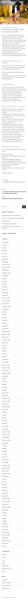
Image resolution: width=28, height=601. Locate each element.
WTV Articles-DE (20, 182)
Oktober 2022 (5, 370)
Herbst (13, 182)
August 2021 (5, 409)
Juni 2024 (4, 314)
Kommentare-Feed (6, 585)
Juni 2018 (4, 515)
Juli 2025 (4, 278)
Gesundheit (7, 182)
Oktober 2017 (5, 537)
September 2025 (6, 273)
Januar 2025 (5, 295)
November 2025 (6, 267)
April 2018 (4, 521)
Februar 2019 (5, 493)
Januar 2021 (5, 429)
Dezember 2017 (6, 532)
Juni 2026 (4, 248)
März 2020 (4, 457)
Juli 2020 (4, 445)
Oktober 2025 (5, 270)
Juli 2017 (4, 546)
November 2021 (6, 401)
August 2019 (5, 476)
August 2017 (5, 543)
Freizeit (4, 557)
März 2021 (4, 423)
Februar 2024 (5, 326)
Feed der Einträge (6, 582)
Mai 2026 (4, 250)
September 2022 (6, 373)
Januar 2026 (5, 262)
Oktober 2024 (5, 303)
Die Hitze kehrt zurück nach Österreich (11, 215)
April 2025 (4, 287)
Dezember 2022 (6, 365)
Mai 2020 (4, 451)
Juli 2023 (4, 345)
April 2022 (4, 387)
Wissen (4, 571)
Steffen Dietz (14, 27)
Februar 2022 (5, 393)
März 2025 (4, 289)
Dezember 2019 (6, 465)
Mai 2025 (4, 284)
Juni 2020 (4, 448)
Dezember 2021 (6, 398)
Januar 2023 (5, 362)
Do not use (4, 554)
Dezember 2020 (6, 432)
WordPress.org (5, 588)
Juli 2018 (4, 512)
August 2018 (5, 510)
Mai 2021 (4, 418)
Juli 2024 (4, 312)
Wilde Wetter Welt (6, 568)
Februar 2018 (5, 526)
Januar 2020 (5, 462)
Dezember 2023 (6, 331)
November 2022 (6, 367)
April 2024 (4, 320)
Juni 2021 (4, 415)
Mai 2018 (4, 518)
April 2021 (4, 420)
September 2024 (6, 306)
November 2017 (6, 535)
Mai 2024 (4, 317)
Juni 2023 (4, 348)
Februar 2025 (5, 292)
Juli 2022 (4, 379)
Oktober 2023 (5, 337)
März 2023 (4, 356)
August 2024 (5, 309)
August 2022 (5, 376)
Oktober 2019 (5, 471)
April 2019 (4, 487)
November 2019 (6, 468)
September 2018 (6, 507)
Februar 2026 (5, 259)
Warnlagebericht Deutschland (9, 223)
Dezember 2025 (6, 264)
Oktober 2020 (5, 437)
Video (3, 560)
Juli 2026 (4, 245)
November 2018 (6, 501)
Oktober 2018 (5, 504)
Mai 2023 (4, 351)
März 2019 (4, 490)
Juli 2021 (4, 412)
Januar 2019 (5, 496)
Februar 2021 (5, 426)
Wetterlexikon (5, 565)
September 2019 (6, 473)
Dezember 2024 (6, 298)
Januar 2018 (5, 529)
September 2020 (6, 440)
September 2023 (6, 340)
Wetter (6, 180)
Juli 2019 (4, 479)
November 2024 (6, 301)
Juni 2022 (4, 381)
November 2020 (6, 434)
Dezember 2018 (6, 498)
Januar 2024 (5, 328)
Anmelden (4, 579)
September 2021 (6, 406)
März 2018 (4, 523)
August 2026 (5, 242)
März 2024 (4, 323)
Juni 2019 (4, 482)
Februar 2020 (5, 459)
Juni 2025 (4, 281)
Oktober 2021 (5, 404)
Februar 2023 (5, 359)
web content (9, 2)
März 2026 (4, 256)
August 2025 (5, 275)
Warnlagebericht (6, 221)
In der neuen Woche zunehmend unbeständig (13, 218)
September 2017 (6, 540)
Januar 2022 (5, 395)
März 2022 (4, 390)
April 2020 (4, 454)
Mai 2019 (4, 484)
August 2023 (5, 342)
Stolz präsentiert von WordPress (9, 597)
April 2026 (4, 253)
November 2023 (6, 334)
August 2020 (5, 443)
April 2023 (4, 353)
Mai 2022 (4, 384)
